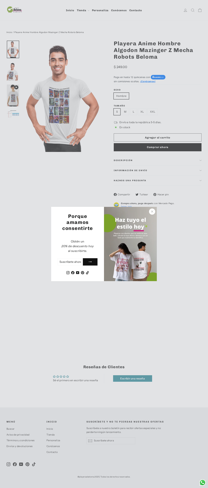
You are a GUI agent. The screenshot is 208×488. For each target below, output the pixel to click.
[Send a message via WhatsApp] (202, 482)
